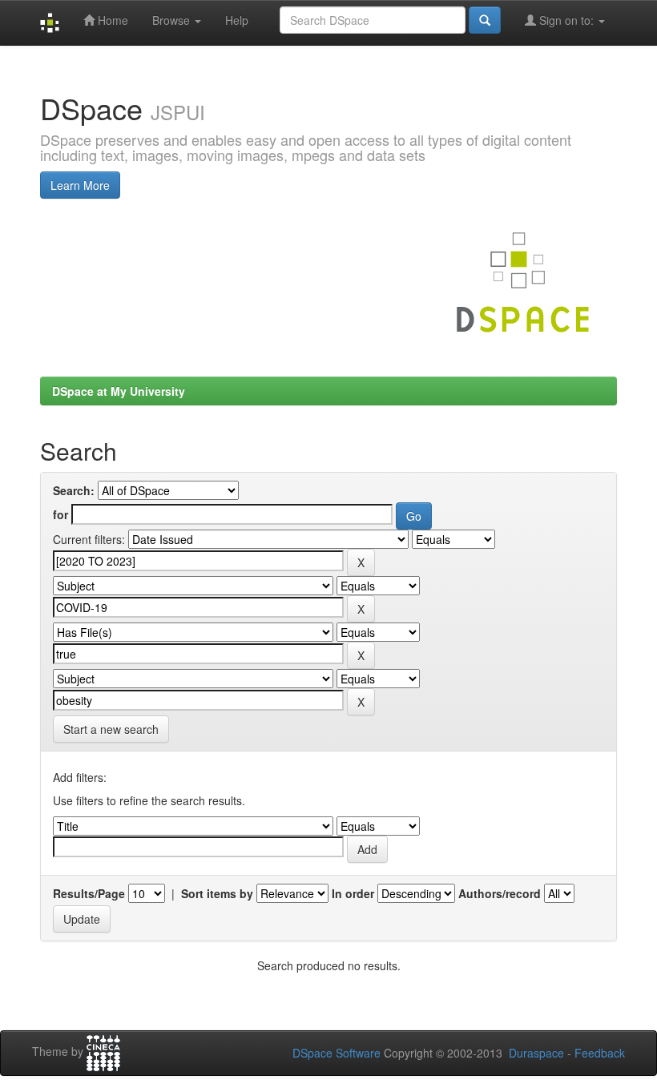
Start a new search (111, 729)
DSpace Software (336, 1053)
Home (111, 20)
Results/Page (89, 893)
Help (236, 20)
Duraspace (536, 1053)
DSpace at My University (118, 391)
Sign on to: (566, 20)
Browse (172, 20)
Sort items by (217, 893)
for (60, 514)
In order (353, 893)
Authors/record (499, 893)
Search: (74, 490)
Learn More (80, 185)
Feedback (599, 1053)
